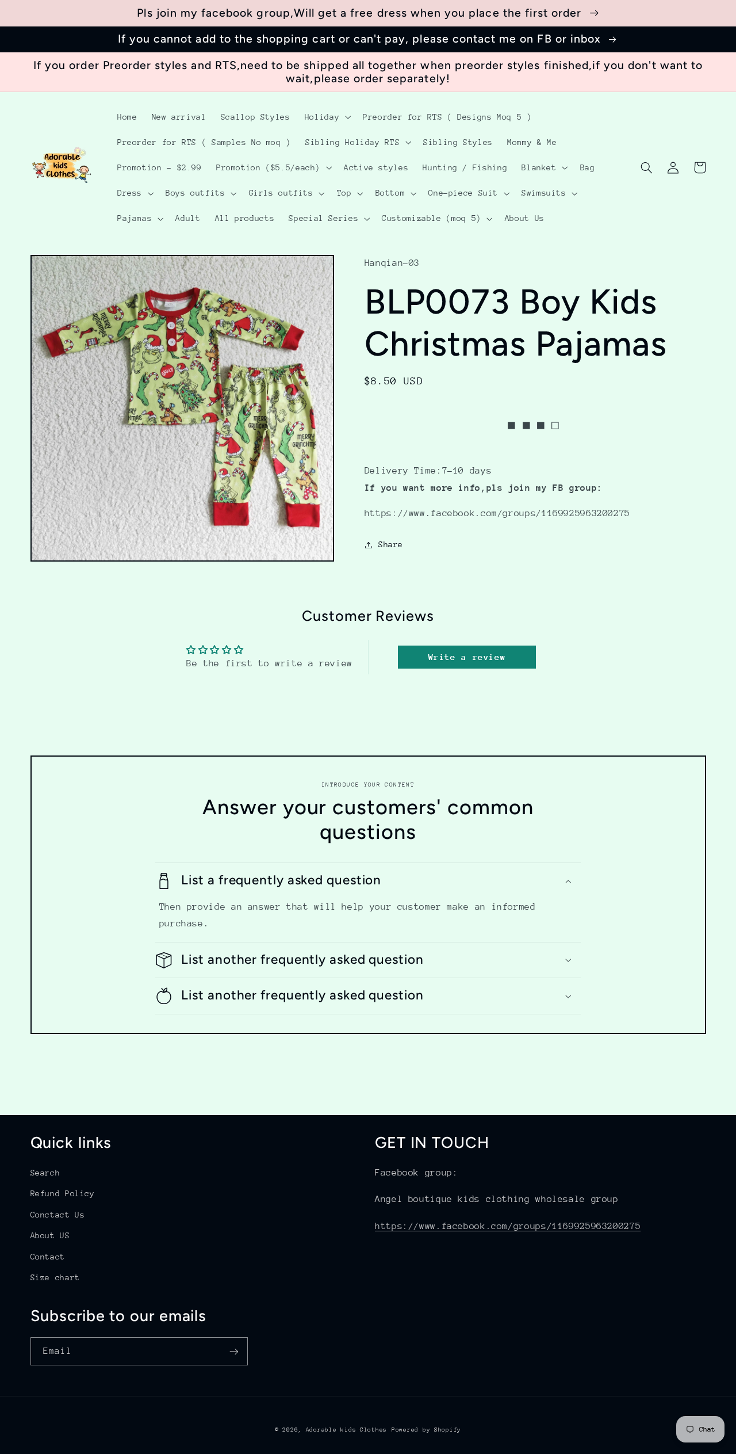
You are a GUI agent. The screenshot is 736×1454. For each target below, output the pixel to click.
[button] (326, 116)
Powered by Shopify (426, 1429)
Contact (47, 1256)
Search (45, 1172)
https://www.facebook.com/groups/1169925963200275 (508, 1226)
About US (50, 1235)
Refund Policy (62, 1193)
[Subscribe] (233, 1351)
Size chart (55, 1277)
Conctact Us (57, 1214)
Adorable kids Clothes (346, 1429)
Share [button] (390, 544)
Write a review (467, 657)
